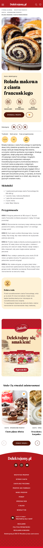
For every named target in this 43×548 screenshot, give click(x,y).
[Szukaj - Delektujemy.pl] (36, 4)
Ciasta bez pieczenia (22, 484)
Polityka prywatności (21, 527)
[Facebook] (16, 465)
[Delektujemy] (19, 4)
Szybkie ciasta (21, 479)
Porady (21, 497)
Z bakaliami (8, 108)
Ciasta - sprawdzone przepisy (12, 12)
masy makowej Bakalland (21, 196)
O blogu (21, 506)
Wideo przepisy (21, 492)
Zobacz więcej (21, 443)
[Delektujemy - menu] (3, 4)
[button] (37, 443)
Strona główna (7, 10)
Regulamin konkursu (22, 530)
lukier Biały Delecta (12, 203)
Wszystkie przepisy (20, 10)
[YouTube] (27, 465)
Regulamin (22, 524)
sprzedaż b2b (21, 501)
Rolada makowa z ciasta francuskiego (15, 14)
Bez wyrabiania (19, 108)
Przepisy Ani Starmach (21, 488)
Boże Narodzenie (32, 108)
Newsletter (21, 510)
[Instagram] (22, 465)
